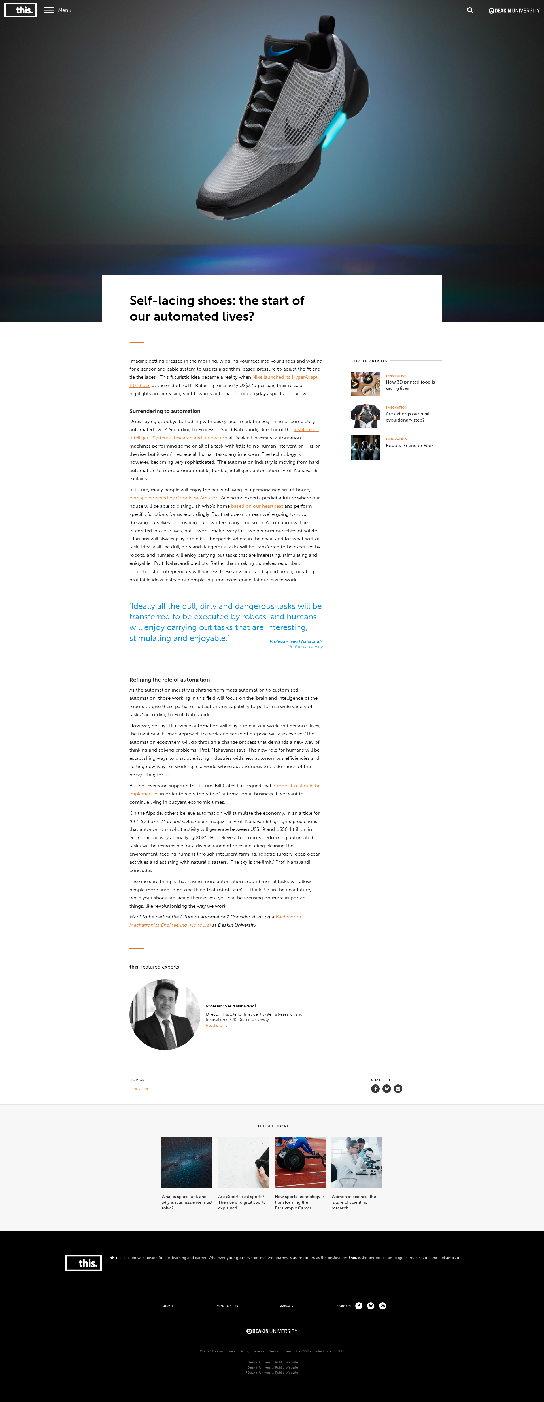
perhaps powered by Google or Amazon (173, 498)
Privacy (287, 1306)
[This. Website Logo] (20, 10)
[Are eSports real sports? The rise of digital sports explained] (243, 1186)
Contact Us (227, 1306)
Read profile (217, 1025)
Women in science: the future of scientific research (354, 1202)
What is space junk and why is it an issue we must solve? (187, 1202)
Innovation (396, 376)
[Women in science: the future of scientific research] (357, 1186)
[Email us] (398, 1089)
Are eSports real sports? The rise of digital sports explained (241, 1202)
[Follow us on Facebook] (375, 1089)
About (169, 1306)
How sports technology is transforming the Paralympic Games (300, 1202)
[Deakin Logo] (514, 10)
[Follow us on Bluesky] (386, 1091)
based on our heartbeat (257, 506)
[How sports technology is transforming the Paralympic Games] (300, 1186)
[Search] (470, 10)
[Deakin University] (272, 1330)
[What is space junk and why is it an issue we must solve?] (187, 1186)
